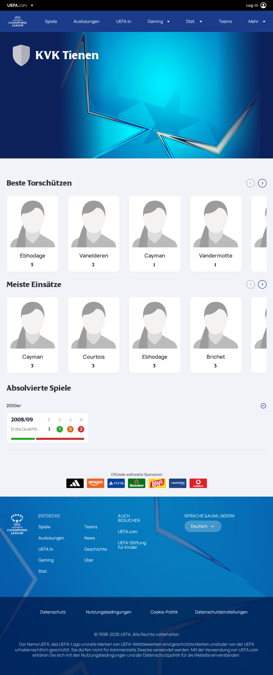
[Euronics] (177, 483)
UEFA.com (128, 531)
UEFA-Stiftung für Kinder (132, 545)
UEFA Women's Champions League (17, 21)
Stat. (43, 571)
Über (89, 560)
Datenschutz (53, 612)
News (89, 538)
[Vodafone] (198, 483)
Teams (90, 527)
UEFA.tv (45, 549)
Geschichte (95, 549)
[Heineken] (136, 483)
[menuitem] (53, 21)
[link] (51, 21)
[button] (158, 21)
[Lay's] (157, 483)
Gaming (46, 560)
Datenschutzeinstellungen (221, 612)
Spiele (44, 527)
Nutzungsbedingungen (108, 612)
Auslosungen (51, 538)
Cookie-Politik (164, 612)
